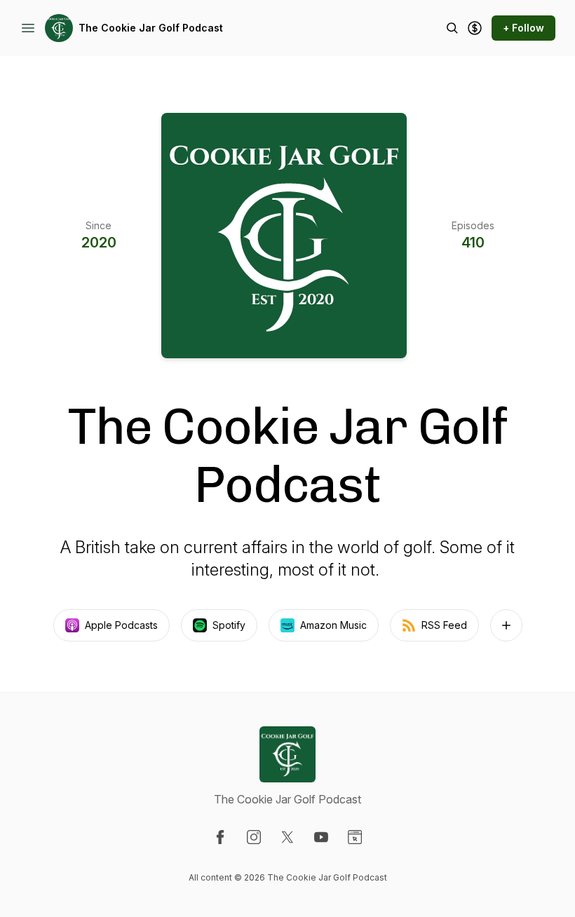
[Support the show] (474, 28)
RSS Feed (444, 625)
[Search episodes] (452, 28)
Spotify (228, 625)
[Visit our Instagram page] (254, 837)
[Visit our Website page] (355, 837)
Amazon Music (333, 625)
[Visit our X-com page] (287, 837)
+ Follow (523, 28)
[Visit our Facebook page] (220, 837)
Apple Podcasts (121, 625)
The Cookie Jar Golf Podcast (151, 28)
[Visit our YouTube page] (321, 837)
